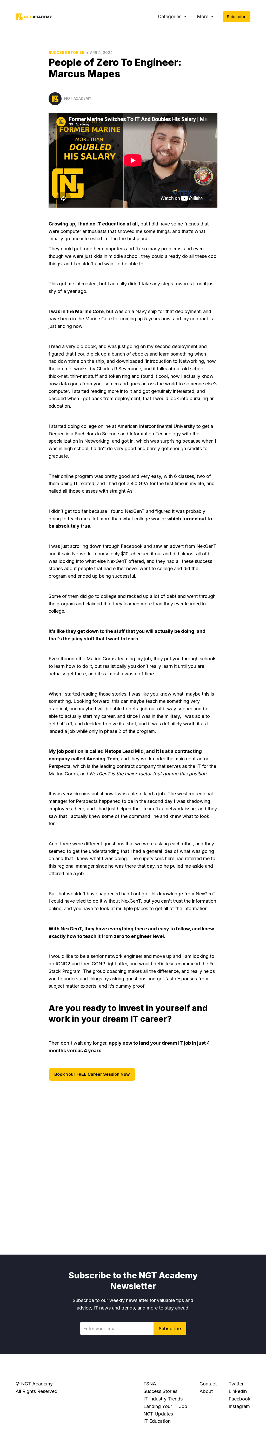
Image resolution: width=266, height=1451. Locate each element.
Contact (208, 1383)
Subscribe (237, 16)
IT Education (157, 1421)
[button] (172, 16)
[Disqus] (133, 1164)
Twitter (236, 1383)
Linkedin (238, 1391)
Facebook (239, 1399)
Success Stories (66, 52)
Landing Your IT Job (165, 1406)
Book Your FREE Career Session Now (92, 1074)
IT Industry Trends (163, 1399)
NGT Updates (158, 1414)
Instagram (239, 1406)
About (206, 1391)
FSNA (149, 1383)
